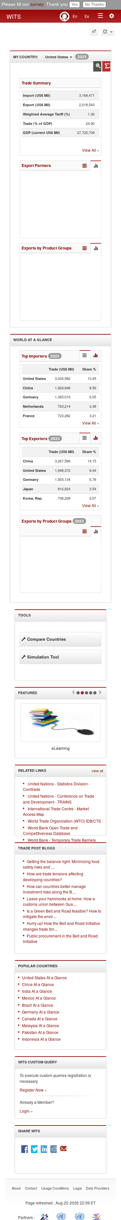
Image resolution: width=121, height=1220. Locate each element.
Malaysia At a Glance (40, 1025)
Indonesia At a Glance (41, 1039)
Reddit (53, 1149)
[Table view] (85, 166)
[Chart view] (95, 166)
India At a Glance (37, 991)
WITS (13, 16)
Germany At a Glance (40, 1012)
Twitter (34, 1149)
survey (37, 4)
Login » (26, 1111)
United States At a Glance (44, 977)
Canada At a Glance (39, 1018)
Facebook (24, 1149)
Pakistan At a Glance (40, 1032)
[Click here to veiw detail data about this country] (97, 66)
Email (63, 1149)
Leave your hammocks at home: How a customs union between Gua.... (59, 901)
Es (87, 16)
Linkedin (44, 1149)
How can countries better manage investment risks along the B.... (54, 888)
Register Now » (33, 1089)
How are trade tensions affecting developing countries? (53, 876)
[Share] (108, 32)
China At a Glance (38, 984)
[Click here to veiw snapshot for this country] (106, 66)
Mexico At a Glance (39, 998)
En (75, 16)
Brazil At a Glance (37, 1005)
